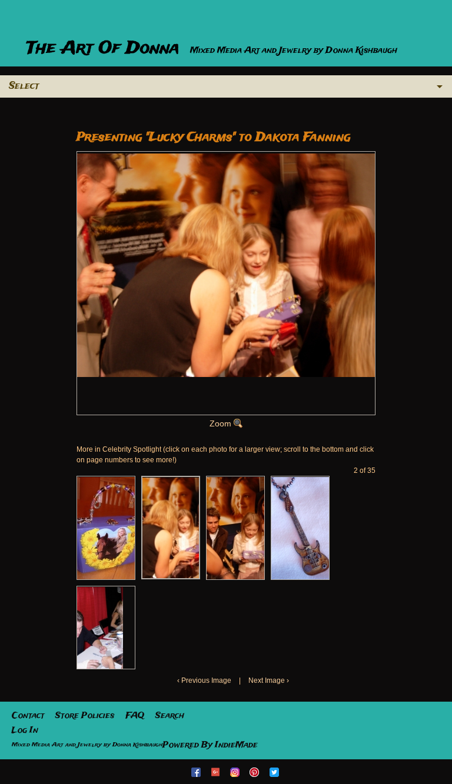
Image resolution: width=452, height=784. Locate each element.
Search (169, 716)
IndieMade (236, 745)
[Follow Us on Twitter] (275, 772)
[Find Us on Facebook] (197, 772)
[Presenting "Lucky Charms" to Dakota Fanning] (170, 527)
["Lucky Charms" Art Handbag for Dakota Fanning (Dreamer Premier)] (106, 527)
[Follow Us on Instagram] (236, 772)
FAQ (134, 716)
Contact (28, 716)
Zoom (220, 423)
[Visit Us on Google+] (216, 772)
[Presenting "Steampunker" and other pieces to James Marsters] (100, 627)
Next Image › (268, 680)
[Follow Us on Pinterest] (256, 772)
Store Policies (84, 716)
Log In (25, 730)
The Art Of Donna (105, 48)
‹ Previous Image (204, 680)
